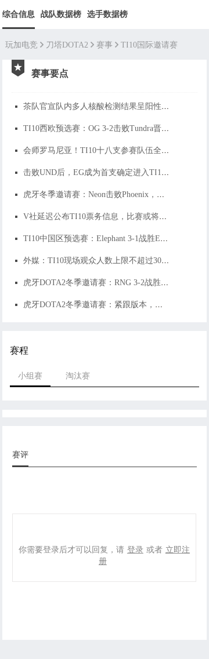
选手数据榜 (107, 14)
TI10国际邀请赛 (149, 45)
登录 (135, 549)
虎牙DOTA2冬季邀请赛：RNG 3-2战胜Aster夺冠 (108, 282)
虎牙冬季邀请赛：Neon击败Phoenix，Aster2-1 (104, 194)
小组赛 (30, 375)
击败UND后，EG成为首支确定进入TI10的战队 (106, 172)
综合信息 (18, 14)
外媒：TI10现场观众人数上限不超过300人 (98, 260)
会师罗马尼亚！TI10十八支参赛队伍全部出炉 (104, 150)
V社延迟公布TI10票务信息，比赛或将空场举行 (107, 216)
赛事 (104, 45)
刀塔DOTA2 (67, 45)
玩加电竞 (21, 45)
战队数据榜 (61, 14)
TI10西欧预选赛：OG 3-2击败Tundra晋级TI (100, 128)
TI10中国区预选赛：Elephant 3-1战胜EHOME (103, 238)
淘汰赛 (78, 375)
